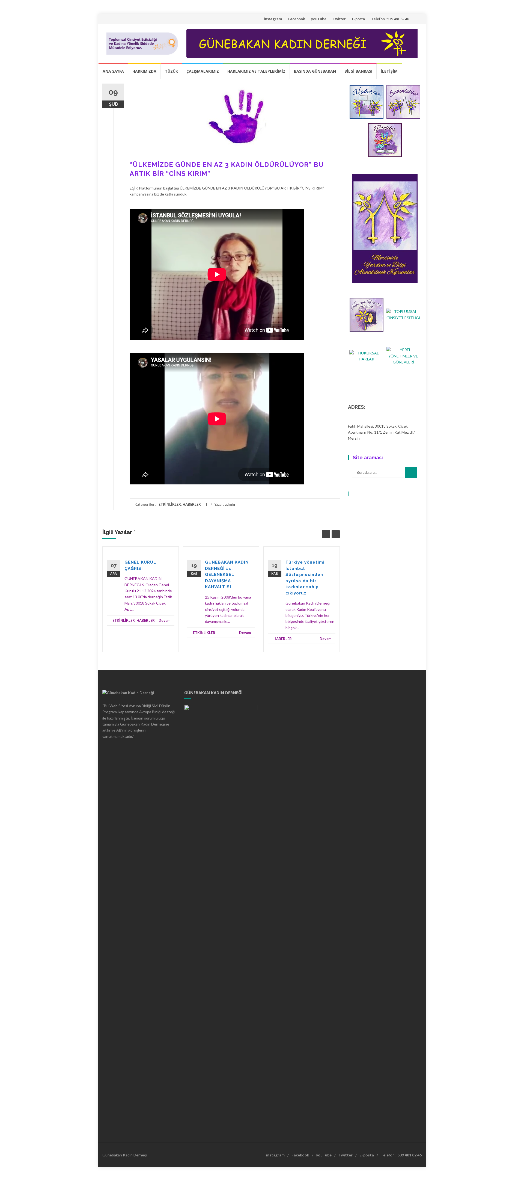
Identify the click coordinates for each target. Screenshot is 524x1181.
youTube (318, 18)
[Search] (411, 472)
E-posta (358, 18)
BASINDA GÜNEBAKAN (315, 71)
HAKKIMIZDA (144, 71)
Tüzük (171, 71)
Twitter (339, 18)
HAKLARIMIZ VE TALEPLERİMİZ (256, 71)
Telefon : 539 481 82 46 (390, 18)
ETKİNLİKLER (170, 504)
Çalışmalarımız (202, 71)
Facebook (296, 18)
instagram (273, 18)
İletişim (389, 71)
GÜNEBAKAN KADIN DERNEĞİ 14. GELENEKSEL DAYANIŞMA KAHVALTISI (227, 574)
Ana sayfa (113, 71)
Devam (164, 620)
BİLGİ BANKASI (358, 71)
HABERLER (192, 504)
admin (230, 504)
